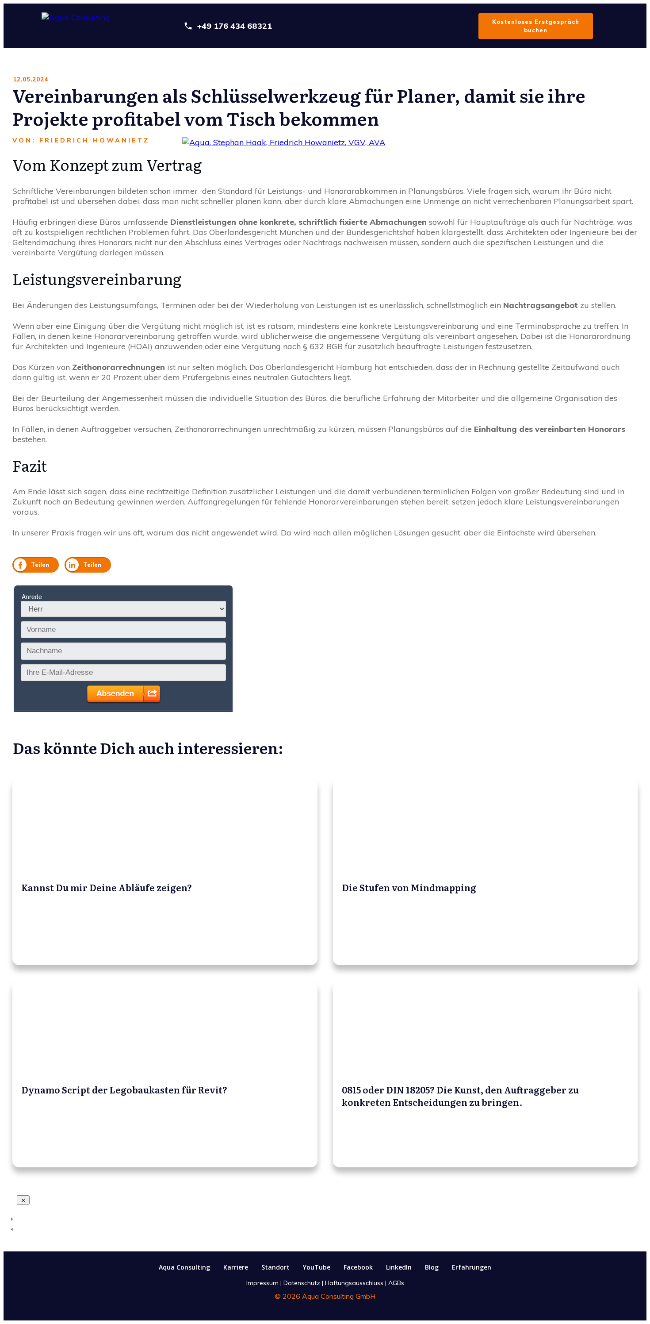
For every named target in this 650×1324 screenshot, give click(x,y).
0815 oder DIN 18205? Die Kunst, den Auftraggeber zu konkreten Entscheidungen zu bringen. (485, 1074)
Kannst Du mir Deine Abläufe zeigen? (164, 871)
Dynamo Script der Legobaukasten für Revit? (164, 1074)
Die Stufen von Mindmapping (485, 871)
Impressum (262, 1283)
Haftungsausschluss (354, 1283)
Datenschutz (301, 1283)
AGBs (396, 1283)
